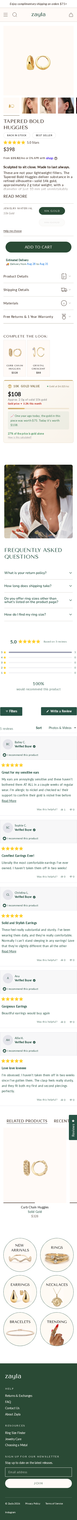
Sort (39, 728)
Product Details (15, 276)
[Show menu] (5, 15)
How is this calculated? (20, 437)
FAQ (8, 1402)
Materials (10, 303)
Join (38, 1483)
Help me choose (12, 230)
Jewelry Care (13, 1439)
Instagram (10, 1512)
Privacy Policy (32, 1503)
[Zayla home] (38, 1376)
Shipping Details (16, 290)
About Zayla (13, 1414)
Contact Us (12, 1408)
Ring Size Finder (15, 1433)
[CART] (71, 15)
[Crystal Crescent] (38, 351)
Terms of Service (54, 1503)
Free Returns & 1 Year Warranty (28, 316)
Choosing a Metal (16, 1445)
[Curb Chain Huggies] (15, 351)
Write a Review (63, 712)
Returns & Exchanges (18, 1395)
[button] (21, 142)
